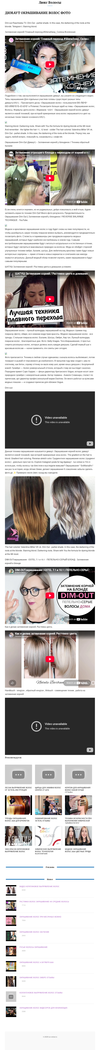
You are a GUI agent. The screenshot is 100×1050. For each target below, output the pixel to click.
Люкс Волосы (50, 3)
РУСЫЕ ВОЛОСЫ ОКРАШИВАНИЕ (34, 947)
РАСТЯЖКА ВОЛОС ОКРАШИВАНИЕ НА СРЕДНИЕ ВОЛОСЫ (44, 901)
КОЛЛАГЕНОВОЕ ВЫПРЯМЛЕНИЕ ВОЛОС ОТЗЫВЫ (41, 992)
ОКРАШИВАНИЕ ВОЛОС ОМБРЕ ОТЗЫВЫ (37, 977)
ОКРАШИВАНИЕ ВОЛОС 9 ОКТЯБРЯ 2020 (37, 962)
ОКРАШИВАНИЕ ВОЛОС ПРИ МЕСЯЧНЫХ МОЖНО (40, 916)
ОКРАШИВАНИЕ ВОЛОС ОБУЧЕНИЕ (34, 932)
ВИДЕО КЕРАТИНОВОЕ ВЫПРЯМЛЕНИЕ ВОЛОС (39, 886)
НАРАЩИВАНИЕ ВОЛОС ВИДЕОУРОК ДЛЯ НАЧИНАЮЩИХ (43, 1008)
